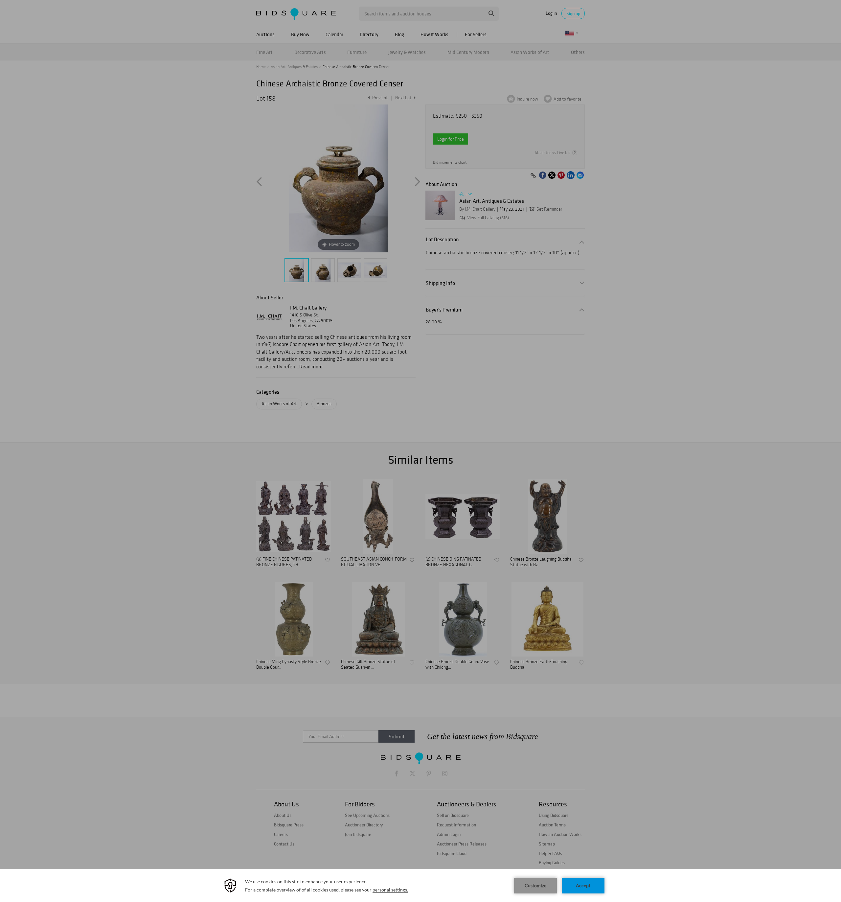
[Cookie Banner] (420, 885)
